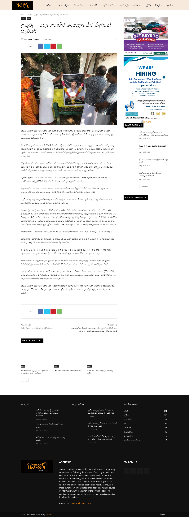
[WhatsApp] (59, 46)
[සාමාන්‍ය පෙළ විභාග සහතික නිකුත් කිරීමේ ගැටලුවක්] (79, 426)
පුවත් (28, 18)
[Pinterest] (53, 46)
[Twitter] (47, 46)
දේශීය (30, 14)
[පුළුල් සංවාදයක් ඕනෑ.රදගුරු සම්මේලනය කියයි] (130, 176)
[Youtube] (146, 471)
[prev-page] (22, 380)
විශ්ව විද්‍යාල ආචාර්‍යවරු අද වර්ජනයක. (37, 328)
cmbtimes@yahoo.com (80, 503)
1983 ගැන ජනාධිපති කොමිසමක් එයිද (68, 370)
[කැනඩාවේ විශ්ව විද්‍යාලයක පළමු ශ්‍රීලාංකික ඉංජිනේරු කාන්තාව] (79, 439)
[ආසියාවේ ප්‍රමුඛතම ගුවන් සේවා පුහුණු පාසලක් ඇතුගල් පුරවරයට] (79, 413)
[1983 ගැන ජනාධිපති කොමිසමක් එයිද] (69, 357)
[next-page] (27, 380)
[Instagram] (133, 471)
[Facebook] (40, 46)
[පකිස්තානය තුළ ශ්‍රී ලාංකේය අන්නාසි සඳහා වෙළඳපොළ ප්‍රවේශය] (36, 357)
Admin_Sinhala (32, 39)
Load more (145, 186)
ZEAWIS (48, 514)
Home (23, 14)
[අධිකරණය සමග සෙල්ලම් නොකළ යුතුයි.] (102, 357)
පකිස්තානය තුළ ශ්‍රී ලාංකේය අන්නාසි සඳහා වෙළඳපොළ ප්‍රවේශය (47, 413)
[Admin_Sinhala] (22, 39)
